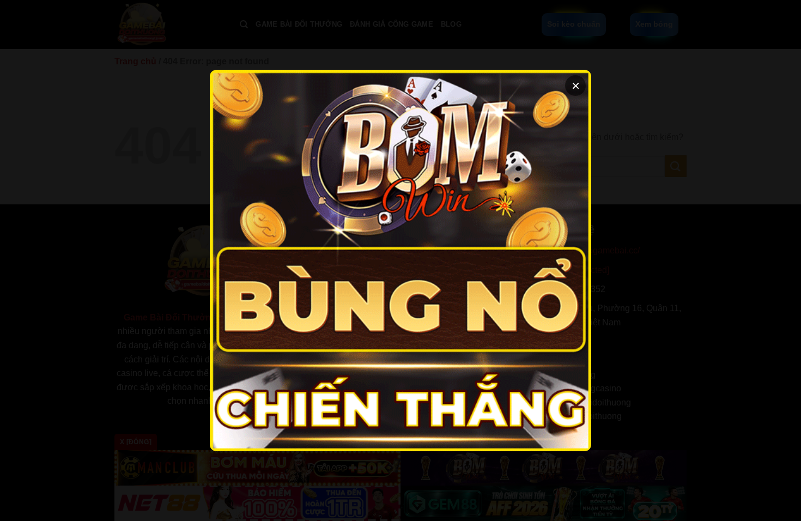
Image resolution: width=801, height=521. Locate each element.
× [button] (576, 85)
